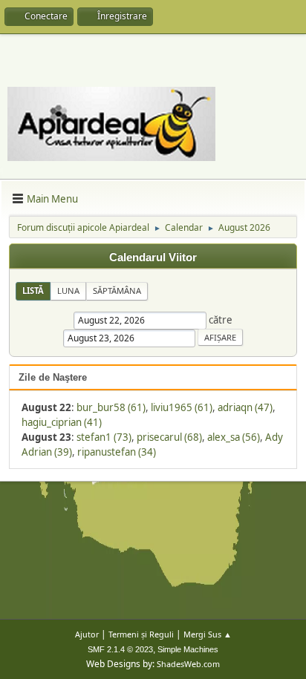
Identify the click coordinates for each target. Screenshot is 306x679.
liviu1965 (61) (181, 407)
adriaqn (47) (245, 407)
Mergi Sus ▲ (207, 634)
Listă (33, 290)
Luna (68, 290)
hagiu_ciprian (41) (62, 422)
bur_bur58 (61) (111, 407)
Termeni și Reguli (141, 634)
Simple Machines (187, 649)
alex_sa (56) (233, 437)
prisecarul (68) (169, 437)
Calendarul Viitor (153, 257)
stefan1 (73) (103, 437)
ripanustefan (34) (116, 452)
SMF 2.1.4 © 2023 (120, 649)
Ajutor (87, 634)
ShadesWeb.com (188, 663)
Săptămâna (117, 290)
